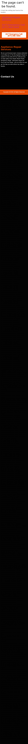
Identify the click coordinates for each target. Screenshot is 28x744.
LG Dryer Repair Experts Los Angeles (12, 404)
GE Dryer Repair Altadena (8, 201)
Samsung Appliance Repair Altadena (11, 191)
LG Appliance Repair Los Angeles (10, 100)
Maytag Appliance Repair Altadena (11, 130)
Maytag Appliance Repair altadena (11, 178)
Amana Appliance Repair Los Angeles (12, 554)
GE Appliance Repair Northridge (10, 378)
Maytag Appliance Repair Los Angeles (12, 570)
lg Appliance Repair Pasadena (9, 156)
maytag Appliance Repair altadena (11, 154)
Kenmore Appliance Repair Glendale (11, 296)
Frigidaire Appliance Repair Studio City (12, 374)
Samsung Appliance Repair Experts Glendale (14, 401)
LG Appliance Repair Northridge (10, 341)
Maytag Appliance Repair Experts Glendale (13, 399)
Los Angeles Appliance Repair (9, 550)
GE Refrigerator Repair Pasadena (10, 727)
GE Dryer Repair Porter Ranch (9, 442)
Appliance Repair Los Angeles (9, 740)
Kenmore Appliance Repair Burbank (11, 587)
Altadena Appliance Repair (8, 522)
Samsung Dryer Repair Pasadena (10, 165)
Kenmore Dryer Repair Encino (9, 697)
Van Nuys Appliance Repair (9, 561)
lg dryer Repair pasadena (8, 137)
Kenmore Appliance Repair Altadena (11, 132)
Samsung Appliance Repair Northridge (12, 348)
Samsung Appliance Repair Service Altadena (14, 671)
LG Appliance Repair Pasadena (10, 106)
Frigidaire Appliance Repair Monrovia (12, 531)
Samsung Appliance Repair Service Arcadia (13, 680)
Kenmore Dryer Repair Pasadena (10, 233)
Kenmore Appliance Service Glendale (11, 328)
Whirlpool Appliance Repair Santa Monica (13, 317)
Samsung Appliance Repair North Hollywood (14, 716)
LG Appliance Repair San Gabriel (10, 305)
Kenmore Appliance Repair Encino (11, 582)
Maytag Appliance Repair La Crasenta (12, 574)
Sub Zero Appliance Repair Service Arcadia (13, 675)
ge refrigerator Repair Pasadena (10, 149)
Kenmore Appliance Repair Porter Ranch (12, 335)
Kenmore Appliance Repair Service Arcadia (13, 679)
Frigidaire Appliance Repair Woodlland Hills (13, 376)
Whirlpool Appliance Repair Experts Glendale (14, 402)
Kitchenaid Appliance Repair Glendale (12, 292)
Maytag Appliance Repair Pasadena (11, 210)
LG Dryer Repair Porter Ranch (9, 440)
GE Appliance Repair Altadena (9, 186)
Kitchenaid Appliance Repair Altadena (12, 221)
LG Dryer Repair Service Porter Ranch (12, 658)
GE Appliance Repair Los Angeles (10, 115)
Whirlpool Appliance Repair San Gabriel (12, 309)
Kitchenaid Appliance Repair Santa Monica (13, 567)
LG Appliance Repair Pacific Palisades (12, 710)
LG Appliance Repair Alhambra (10, 121)
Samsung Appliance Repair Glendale (11, 555)
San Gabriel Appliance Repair (9, 303)
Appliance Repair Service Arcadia (10, 677)
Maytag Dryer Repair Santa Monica (11, 464)
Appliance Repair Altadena (8, 182)
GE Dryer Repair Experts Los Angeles (12, 408)
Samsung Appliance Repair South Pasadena (13, 738)
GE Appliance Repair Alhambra (10, 113)
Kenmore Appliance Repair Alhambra (11, 117)
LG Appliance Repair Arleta (9, 270)
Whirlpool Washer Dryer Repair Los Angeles (13, 109)
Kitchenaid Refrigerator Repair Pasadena (13, 436)
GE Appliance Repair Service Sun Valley (12, 647)
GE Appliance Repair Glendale (9, 289)
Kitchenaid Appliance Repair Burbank (12, 122)
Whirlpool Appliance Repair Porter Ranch (13, 313)
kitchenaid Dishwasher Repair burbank (12, 184)
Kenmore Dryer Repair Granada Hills (11, 695)
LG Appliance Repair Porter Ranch (11, 345)
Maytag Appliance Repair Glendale (11, 294)
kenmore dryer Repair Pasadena (10, 173)
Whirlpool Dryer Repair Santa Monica (12, 475)
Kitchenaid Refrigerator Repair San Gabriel (13, 432)
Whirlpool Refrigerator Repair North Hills (13, 479)
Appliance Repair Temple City (9, 498)
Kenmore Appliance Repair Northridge (12, 339)
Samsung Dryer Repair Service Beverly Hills (13, 654)
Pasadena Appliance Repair (9, 520)
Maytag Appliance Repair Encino (10, 552)
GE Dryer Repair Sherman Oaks (10, 443)
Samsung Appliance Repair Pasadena (12, 163)
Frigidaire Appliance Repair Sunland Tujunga (14, 373)
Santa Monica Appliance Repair (10, 535)
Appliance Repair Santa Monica (10, 542)
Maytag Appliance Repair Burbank (11, 589)
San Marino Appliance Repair (9, 427)
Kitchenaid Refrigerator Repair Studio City (13, 434)
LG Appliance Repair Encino (9, 281)
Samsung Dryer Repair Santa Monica (11, 468)
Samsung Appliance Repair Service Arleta (13, 669)
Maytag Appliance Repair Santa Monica (12, 509)
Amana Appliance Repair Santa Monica (12, 518)
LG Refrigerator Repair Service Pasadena (13, 623)
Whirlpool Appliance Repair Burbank (11, 203)
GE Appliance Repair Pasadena (10, 124)
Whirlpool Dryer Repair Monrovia (10, 473)
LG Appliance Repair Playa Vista (10, 617)
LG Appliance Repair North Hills (10, 356)
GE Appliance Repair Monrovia (10, 453)
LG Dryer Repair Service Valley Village (12, 652)
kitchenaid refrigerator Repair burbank (12, 177)
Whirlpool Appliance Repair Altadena (11, 188)
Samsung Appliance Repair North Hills (12, 352)
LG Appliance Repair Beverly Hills (10, 736)
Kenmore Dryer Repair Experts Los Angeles (13, 410)
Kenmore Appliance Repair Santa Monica (13, 490)
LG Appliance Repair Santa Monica (11, 96)
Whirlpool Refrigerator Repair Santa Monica (13, 481)
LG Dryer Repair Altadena (8, 218)
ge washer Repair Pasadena (9, 147)
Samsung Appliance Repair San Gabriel (12, 307)
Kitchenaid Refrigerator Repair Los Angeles (13, 430)
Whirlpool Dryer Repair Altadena (10, 242)
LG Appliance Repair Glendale (9, 287)
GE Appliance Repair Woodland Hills (11, 451)
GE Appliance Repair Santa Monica (11, 107)
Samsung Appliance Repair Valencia (11, 720)
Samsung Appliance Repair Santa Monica (13, 486)
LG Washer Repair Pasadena (9, 529)
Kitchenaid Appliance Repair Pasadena (12, 126)
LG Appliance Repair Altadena (9, 190)
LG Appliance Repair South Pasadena (12, 367)
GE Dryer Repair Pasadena (8, 150)
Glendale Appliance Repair (8, 602)
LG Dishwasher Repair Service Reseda (12, 686)
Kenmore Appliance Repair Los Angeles (12, 119)
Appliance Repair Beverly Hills (9, 505)
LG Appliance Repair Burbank (9, 326)
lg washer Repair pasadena (9, 139)
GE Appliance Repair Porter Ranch (11, 380)
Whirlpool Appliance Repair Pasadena (12, 134)
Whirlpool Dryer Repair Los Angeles (11, 471)
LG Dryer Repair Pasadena (8, 438)
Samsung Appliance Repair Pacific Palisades (14, 701)
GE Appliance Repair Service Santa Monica (13, 649)
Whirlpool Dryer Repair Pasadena (10, 477)
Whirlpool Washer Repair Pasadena (11, 462)
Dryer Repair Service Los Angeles (10, 651)
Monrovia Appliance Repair (9, 511)
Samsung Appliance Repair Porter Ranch (13, 354)
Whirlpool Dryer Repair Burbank (10, 206)
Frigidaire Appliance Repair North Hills (12, 371)
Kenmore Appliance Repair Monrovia (11, 503)
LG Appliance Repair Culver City (10, 102)
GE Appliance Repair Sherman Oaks (11, 384)
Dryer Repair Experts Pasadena (10, 406)
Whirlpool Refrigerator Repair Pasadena (12, 483)
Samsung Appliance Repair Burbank (11, 275)
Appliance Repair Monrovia (9, 492)
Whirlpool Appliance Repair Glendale (11, 606)
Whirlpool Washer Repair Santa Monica (12, 460)
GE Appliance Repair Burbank (9, 290)
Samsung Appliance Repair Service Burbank (13, 673)
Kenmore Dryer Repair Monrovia (10, 447)
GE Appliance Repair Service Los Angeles (13, 643)
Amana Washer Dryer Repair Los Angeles (13, 111)
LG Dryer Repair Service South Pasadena (13, 656)
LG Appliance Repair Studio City (10, 365)
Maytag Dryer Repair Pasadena (10, 214)
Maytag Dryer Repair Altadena (10, 180)
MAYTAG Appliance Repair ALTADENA (12, 152)
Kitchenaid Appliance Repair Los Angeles (13, 565)
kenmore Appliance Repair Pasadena (11, 169)
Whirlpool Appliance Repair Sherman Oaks (13, 315)
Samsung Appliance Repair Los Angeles (12, 485)
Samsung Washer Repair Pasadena (11, 524)
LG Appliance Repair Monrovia (10, 457)
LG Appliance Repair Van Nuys (10, 660)
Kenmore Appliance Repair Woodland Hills (13, 580)
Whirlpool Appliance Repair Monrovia (12, 512)
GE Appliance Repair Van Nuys (10, 382)
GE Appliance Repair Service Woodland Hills (14, 645)
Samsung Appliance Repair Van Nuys (11, 664)
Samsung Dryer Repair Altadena (10, 253)
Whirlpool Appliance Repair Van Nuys (12, 662)
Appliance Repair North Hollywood (11, 499)
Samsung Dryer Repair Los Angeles (11, 423)
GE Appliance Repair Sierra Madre (11, 455)
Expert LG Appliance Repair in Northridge (13, 386)
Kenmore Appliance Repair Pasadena (11, 337)
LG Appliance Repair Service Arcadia (11, 682)
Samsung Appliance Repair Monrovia (11, 514)
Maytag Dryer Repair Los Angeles (11, 421)
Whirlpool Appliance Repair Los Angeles (12, 311)
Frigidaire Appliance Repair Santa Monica (13, 494)
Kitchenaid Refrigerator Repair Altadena (12, 225)
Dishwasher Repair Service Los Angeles (12, 684)
